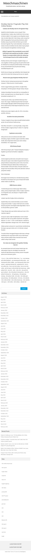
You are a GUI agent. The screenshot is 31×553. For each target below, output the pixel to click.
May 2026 (3, 299)
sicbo (14, 270)
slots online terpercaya (16, 279)
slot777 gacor (5, 495)
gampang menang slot (11, 264)
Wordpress (23, 551)
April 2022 (3, 421)
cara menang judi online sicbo (22, 262)
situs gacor (4, 467)
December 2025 (4, 312)
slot (2, 507)
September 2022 (5, 416)
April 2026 (3, 302)
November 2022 (4, 410)
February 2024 (4, 371)
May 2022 (3, 418)
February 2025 (4, 339)
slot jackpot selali (10, 276)
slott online (10, 281)
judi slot (3, 503)
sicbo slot (18, 270)
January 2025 (4, 342)
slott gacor (4, 281)
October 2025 (4, 318)
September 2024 (5, 352)
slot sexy (20, 278)
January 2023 (4, 405)
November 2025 (4, 315)
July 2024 (3, 358)
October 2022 (4, 413)
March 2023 (3, 400)
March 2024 (3, 368)
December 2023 (4, 376)
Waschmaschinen (15, 3)
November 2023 (4, 379)
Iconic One (7, 551)
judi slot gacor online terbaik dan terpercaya (15, 268)
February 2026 (4, 307)
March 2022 (3, 424)
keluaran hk (4, 520)
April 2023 (3, 397)
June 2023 (3, 392)
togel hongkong (5, 483)
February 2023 (4, 402)
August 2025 (4, 323)
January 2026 (4, 310)
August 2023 (4, 387)
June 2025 (3, 328)
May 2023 (3, 395)
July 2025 (3, 326)
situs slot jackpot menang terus (16, 272)
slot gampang (15, 274)
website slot (23, 281)
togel (3, 536)
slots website (26, 279)
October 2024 (4, 349)
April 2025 (3, 334)
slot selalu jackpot (13, 278)
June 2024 (3, 360)
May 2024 (3, 363)
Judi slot (4, 532)
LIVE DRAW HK (5, 499)
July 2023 (3, 389)
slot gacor (4, 524)
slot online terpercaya (7, 463)
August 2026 (4, 297)
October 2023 (4, 381)
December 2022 (4, 408)
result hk (4, 475)
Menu (15, 11)
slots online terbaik (5, 279)
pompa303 (4, 491)
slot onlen (17, 276)
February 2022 (4, 426)
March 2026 (3, 305)
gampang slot (20, 264)
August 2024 (4, 355)
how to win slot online (14, 266)
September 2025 (5, 320)
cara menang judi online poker (19, 260)
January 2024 (4, 373)
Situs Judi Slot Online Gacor (13, 258)
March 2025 (3, 336)
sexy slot (10, 270)
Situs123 (4, 479)
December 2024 (4, 344)
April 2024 (3, 365)
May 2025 (3, 331)
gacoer (3, 264)
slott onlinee (17, 281)
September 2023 (5, 384)
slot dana (4, 487)
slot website (26, 278)
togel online (4, 471)
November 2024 (4, 347)
